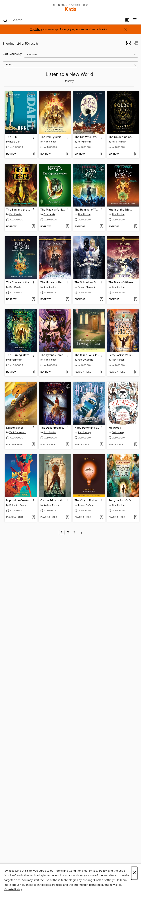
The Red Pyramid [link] (51, 137)
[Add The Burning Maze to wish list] (33, 372)
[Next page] (81, 532)
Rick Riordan (50, 141)
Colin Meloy (118, 432)
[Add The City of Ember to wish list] (101, 517)
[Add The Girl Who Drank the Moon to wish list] (101, 154)
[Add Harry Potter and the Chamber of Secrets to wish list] (101, 444)
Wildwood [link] (115, 428)
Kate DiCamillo (85, 359)
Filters (9, 64)
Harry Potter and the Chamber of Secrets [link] (87, 428)
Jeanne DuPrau (85, 505)
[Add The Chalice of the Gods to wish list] (33, 299)
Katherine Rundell (18, 505)
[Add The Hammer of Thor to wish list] (101, 226)
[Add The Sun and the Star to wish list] (33, 226)
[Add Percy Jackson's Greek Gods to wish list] (135, 517)
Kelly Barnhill (84, 141)
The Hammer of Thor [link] (87, 209)
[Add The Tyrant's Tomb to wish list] (67, 372)
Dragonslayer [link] (14, 428)
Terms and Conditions (69, 871)
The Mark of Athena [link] (121, 282)
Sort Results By (12, 54)
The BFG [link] (11, 137)
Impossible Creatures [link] (19, 500)
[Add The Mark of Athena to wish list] (135, 299)
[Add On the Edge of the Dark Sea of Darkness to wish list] (67, 517)
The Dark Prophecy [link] (52, 428)
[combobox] (62, 20)
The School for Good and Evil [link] (87, 282)
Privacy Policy (98, 871)
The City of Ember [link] (86, 500)
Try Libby (36, 29)
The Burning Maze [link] (17, 355)
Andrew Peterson (52, 505)
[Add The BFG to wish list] (33, 154)
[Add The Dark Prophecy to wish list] (67, 444)
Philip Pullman (119, 141)
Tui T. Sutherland (17, 432)
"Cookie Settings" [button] (104, 880)
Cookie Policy (13, 889)
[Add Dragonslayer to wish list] (33, 444)
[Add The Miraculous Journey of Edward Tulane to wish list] (101, 372)
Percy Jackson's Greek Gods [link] (121, 500)
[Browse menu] (134, 20)
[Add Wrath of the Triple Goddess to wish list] (135, 226)
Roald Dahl (15, 141)
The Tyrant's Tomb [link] (51, 355)
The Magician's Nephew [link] (53, 209)
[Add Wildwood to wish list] (135, 444)
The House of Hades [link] (53, 282)
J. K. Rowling (84, 432)
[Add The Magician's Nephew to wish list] (67, 226)
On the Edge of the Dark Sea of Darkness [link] (53, 500)
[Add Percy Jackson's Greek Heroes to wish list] (135, 372)
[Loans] (127, 20)
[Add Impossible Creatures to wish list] (33, 517)
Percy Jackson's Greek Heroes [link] (121, 355)
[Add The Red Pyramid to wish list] (67, 154)
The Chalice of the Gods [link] (19, 282)
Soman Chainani (86, 287)
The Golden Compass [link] (121, 137)
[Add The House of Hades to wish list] (67, 299)
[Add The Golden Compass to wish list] (135, 154)
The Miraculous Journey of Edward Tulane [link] (87, 355)
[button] (128, 44)
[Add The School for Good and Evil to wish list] (101, 299)
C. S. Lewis (49, 214)
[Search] (5, 20)
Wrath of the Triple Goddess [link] (121, 209)
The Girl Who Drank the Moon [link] (87, 137)
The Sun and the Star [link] (19, 209)
